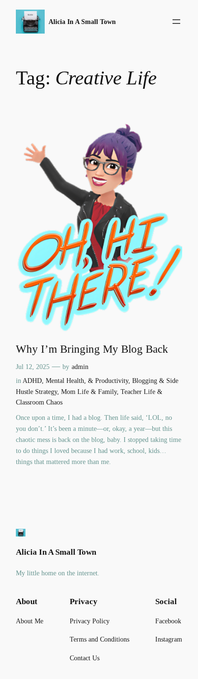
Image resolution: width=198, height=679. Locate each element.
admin (80, 366)
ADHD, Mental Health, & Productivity (75, 380)
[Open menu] (176, 21)
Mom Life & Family (89, 391)
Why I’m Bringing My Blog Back (92, 349)
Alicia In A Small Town (82, 21)
